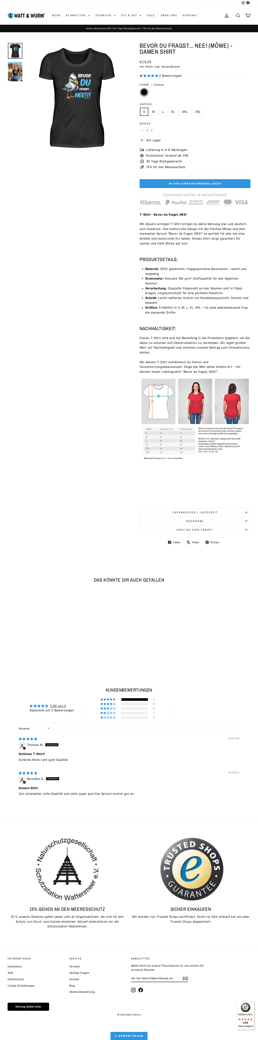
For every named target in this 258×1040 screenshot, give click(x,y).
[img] (28, 739)
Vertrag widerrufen (28, 1006)
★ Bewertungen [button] (129, 1035)
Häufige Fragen (79, 972)
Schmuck (104, 15)
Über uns (169, 15)
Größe (146, 104)
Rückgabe (195, 521)
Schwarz (144, 92)
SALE (151, 15)
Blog (72, 985)
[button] (149, 76)
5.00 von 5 (58, 706)
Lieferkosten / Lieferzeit (195, 512)
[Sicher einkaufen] (190, 869)
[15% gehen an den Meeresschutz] (67, 869)
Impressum (15, 966)
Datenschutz (16, 979)
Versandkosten (170, 66)
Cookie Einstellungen (21, 985)
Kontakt (190, 15)
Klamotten (76, 15)
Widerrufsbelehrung (82, 991)
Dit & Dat (129, 15)
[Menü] (252, 1003)
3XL (198, 112)
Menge (145, 123)
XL (173, 112)
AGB (10, 972)
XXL (185, 112)
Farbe (152, 84)
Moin (56, 15)
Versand (74, 966)
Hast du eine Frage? (195, 529)
